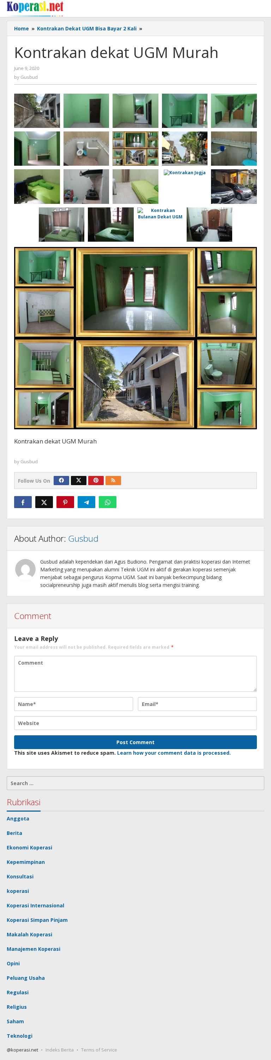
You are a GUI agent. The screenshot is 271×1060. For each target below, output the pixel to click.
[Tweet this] (44, 502)
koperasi (18, 891)
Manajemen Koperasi (33, 949)
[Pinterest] (96, 480)
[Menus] (259, 8)
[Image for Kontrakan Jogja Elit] (185, 148)
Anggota (18, 818)
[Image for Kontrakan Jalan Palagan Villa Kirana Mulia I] (37, 148)
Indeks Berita (60, 1050)
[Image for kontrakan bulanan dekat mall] (210, 224)
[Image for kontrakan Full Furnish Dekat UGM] (86, 148)
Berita (14, 833)
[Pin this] (65, 502)
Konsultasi (20, 876)
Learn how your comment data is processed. (174, 752)
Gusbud (83, 538)
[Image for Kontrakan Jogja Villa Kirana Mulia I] (86, 111)
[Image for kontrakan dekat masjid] (111, 224)
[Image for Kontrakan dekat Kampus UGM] (37, 111)
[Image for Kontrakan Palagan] (234, 111)
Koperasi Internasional (35, 905)
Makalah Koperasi (29, 934)
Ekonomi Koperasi (29, 847)
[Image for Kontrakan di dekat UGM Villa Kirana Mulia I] (135, 111)
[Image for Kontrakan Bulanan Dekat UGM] (160, 213)
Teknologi (19, 1035)
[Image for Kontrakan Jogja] (185, 172)
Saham (15, 1021)
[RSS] (113, 480)
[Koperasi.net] (35, 8)
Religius (17, 1006)
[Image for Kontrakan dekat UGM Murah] (135, 148)
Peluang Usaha (26, 977)
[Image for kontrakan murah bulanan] (135, 186)
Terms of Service (99, 1050)
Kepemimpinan (26, 862)
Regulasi (18, 992)
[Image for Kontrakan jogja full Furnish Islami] (234, 186)
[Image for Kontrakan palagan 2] (185, 111)
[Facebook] (61, 480)
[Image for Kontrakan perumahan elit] (86, 186)
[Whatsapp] (107, 502)
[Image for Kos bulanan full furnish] (37, 186)
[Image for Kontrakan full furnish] (62, 224)
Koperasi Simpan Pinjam (37, 920)
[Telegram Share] (86, 502)
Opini (13, 963)
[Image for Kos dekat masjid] (234, 148)
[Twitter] (78, 480)
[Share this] (23, 502)
